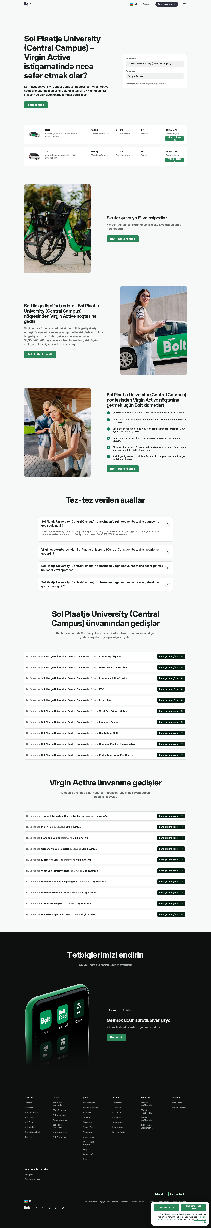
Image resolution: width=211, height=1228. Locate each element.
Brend (85, 1159)
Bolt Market (30, 1127)
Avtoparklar (117, 1122)
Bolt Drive (29, 1117)
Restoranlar (117, 1127)
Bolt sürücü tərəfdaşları (58, 1103)
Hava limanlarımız (178, 1107)
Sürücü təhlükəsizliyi (146, 1111)
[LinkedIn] (56, 1208)
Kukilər (151, 1201)
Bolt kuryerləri (59, 1115)
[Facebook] (35, 1208)
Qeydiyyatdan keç (167, 4)
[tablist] (121, 1010)
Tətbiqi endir (35, 105)
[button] (167, 523)
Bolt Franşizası (59, 1137)
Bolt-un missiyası (90, 1107)
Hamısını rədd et (167, 1207)
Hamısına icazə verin (193, 1207)
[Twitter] (42, 1208)
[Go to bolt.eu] (27, 4)
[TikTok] (63, 1208)
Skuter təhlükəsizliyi (146, 1118)
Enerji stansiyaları (32, 1179)
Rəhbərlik (87, 1112)
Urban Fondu (88, 1137)
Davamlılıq (87, 1122)
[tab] (113, 1010)
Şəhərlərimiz (176, 1102)
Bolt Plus (29, 1137)
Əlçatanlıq (87, 1132)
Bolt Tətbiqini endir (122, 239)
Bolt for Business (120, 1132)
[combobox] (155, 64)
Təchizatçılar (91, 1201)
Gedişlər (28, 1102)
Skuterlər (29, 1107)
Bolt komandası (60, 1132)
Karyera (86, 1117)
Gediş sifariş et (174, 138)
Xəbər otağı (88, 1154)
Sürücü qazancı (60, 1110)
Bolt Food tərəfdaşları (58, 1126)
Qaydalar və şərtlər (109, 1201)
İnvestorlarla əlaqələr (88, 1143)
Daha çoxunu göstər (169, 656)
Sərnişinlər (117, 1102)
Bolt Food (29, 1122)
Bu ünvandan (131, 58)
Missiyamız (29, 1174)
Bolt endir (116, 1037)
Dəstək (146, 4)
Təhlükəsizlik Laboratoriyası (147, 1126)
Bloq (85, 1149)
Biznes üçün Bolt (32, 1132)
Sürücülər (116, 1107)
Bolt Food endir (177, 1194)
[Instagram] (49, 1208)
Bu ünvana (130, 71)
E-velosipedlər (31, 1112)
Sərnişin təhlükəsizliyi (146, 1103)
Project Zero (88, 1127)
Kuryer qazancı (60, 1120)
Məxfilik (124, 1201)
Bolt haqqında (89, 1102)
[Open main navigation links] (184, 4)
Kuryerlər (116, 1117)
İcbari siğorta (138, 1201)
